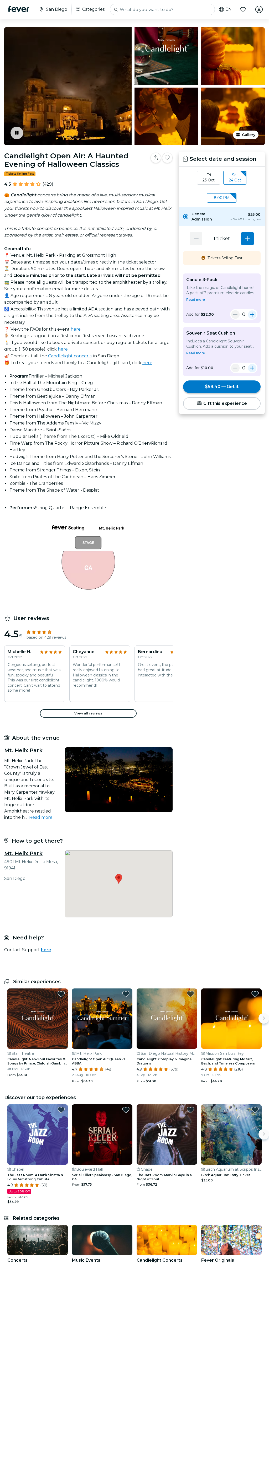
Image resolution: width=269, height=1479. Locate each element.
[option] (222, 216)
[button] (222, 216)
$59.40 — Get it (222, 386)
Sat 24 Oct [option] (235, 177)
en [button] (228, 9)
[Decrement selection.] (196, 238)
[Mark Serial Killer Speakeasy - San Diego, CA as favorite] (125, 1109)
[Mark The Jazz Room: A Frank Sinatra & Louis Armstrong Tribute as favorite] (61, 1109)
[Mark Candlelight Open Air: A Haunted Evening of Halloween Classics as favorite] (167, 158)
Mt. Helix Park (23, 853)
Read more (41, 817)
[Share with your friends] (156, 158)
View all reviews (88, 713)
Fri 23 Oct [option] (209, 177)
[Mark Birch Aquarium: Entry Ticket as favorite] (255, 1109)
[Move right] (263, 1018)
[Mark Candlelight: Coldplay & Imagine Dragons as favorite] (190, 994)
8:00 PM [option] (222, 197)
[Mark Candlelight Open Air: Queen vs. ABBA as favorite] (125, 994)
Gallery (248, 134)
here (76, 329)
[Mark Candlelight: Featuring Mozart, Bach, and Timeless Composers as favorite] (255, 994)
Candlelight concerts (70, 355)
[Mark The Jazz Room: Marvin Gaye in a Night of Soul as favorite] (190, 1109)
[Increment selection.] (247, 238)
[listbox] (222, 177)
